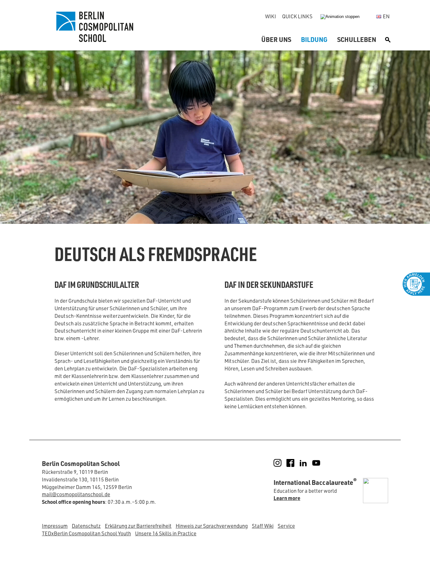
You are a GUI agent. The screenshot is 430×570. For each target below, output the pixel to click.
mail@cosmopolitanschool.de (76, 494)
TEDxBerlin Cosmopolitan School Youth (86, 533)
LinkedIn (307, 463)
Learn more (287, 498)
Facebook (294, 463)
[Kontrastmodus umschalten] (368, 17)
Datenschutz (86, 525)
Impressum (55, 525)
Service (286, 525)
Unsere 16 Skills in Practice (165, 533)
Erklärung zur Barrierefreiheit (138, 525)
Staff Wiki (263, 525)
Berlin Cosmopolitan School (93, 27)
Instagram (281, 463)
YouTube (320, 463)
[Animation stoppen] (340, 16)
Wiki (270, 16)
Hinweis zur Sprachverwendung (212, 525)
